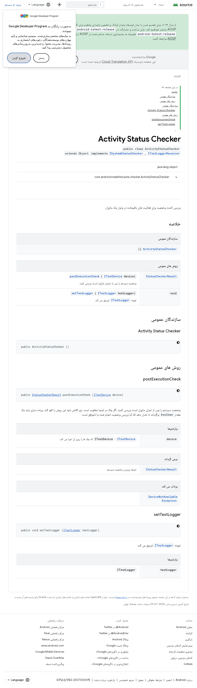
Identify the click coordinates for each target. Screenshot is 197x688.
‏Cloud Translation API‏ (117, 62)
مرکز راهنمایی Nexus (53, 639)
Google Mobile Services (49, 651)
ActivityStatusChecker (160, 249)
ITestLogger (107, 293)
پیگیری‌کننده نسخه (55, 664)
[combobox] (85, 4)
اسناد (161, 4)
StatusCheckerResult (161, 276)
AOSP (177, 76)
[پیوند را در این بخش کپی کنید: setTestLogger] (149, 515)
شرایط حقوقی (154, 679)
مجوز (141, 679)
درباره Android (184, 679)
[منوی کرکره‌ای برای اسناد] (153, 4)
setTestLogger (82, 293)
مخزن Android (184, 627)
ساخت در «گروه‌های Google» (112, 658)
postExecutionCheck (84, 276)
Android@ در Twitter (116, 627)
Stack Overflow (54, 658)
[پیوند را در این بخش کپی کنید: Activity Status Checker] (133, 331)
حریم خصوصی (126, 679)
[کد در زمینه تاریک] (178, 342)
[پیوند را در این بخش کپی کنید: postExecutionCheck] (138, 379)
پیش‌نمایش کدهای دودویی (179, 645)
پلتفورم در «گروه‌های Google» (112, 651)
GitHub (188, 664)
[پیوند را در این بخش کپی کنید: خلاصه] (164, 224)
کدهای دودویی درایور (181, 658)
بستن (41, 58)
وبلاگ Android (120, 639)
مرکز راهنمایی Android (52, 627)
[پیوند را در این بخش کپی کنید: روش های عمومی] (145, 367)
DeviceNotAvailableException (163, 498)
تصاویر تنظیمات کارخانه (180, 651)
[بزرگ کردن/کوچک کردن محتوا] (162, 87)
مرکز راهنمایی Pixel (54, 633)
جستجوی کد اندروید (133, 4)
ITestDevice (113, 276)
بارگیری (188, 639)
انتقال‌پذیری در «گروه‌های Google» (110, 664)
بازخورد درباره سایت (104, 679)
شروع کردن (19, 58)
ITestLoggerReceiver (164, 153)
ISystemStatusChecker (126, 153)
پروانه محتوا (121, 597)
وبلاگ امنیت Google (117, 645)
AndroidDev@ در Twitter (113, 633)
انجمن (169, 679)
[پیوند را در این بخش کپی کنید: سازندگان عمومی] (146, 319)
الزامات (188, 633)
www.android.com (52, 645)
